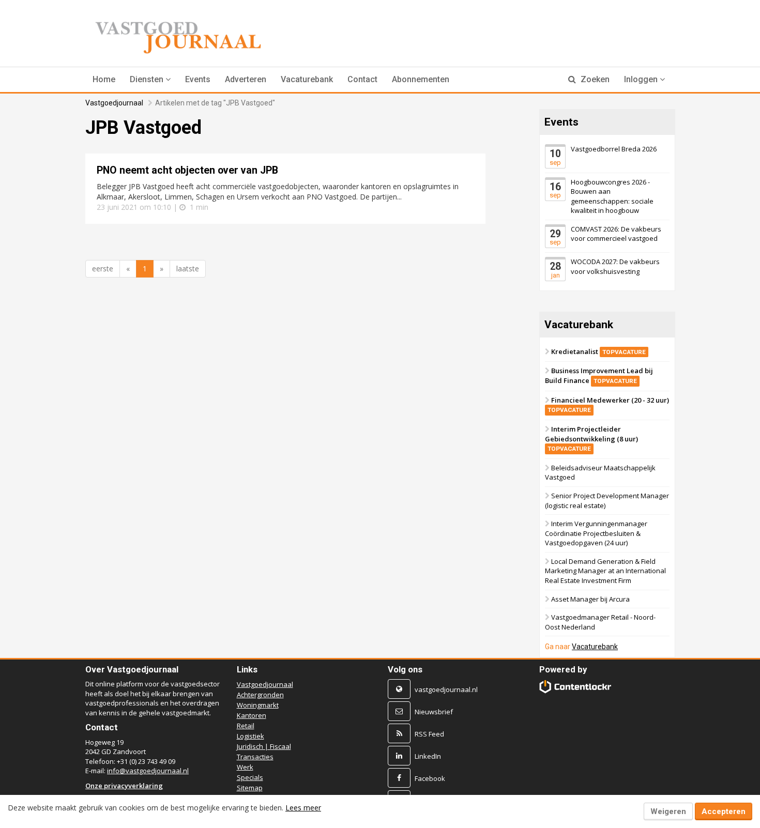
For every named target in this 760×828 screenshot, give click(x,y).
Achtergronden (260, 694)
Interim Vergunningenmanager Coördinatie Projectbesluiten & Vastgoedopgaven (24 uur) (596, 533)
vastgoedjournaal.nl (446, 689)
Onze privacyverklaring (124, 785)
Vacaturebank (307, 79)
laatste (187, 268)
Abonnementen (420, 79)
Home (104, 79)
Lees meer (303, 807)
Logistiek (250, 736)
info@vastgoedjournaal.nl (148, 770)
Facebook (430, 778)
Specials (250, 777)
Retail (245, 725)
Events (197, 79)
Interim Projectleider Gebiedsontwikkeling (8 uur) (591, 438)
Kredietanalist (598, 351)
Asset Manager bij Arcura (590, 598)
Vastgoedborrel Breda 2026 (614, 149)
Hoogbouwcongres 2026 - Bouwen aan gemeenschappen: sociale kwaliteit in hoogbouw (612, 196)
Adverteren (245, 79)
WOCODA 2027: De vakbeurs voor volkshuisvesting (615, 266)
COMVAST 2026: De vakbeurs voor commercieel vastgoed (616, 233)
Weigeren (668, 811)
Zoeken (594, 79)
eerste (102, 268)
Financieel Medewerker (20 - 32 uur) (608, 404)
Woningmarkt (258, 705)
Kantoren (251, 715)
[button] (150, 79)
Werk (245, 767)
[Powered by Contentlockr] (575, 686)
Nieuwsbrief (434, 711)
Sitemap (250, 787)
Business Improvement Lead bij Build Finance (599, 375)
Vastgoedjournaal (114, 103)
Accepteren (724, 811)
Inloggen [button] (642, 79)
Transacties (255, 756)
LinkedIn (428, 756)
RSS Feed (429, 734)
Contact (362, 79)
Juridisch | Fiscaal (264, 746)
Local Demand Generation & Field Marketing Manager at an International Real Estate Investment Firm (605, 571)
